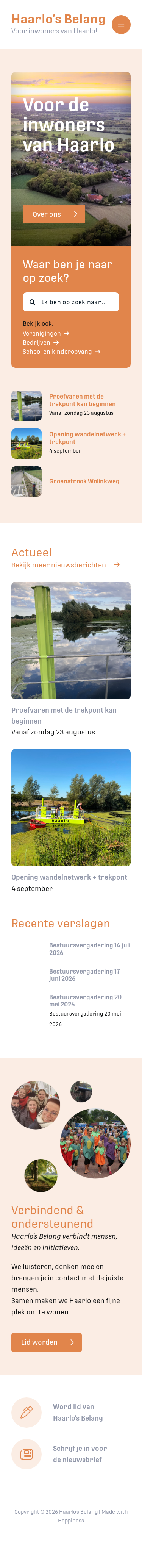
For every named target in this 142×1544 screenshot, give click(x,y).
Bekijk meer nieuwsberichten (58, 565)
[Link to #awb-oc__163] (121, 24)
